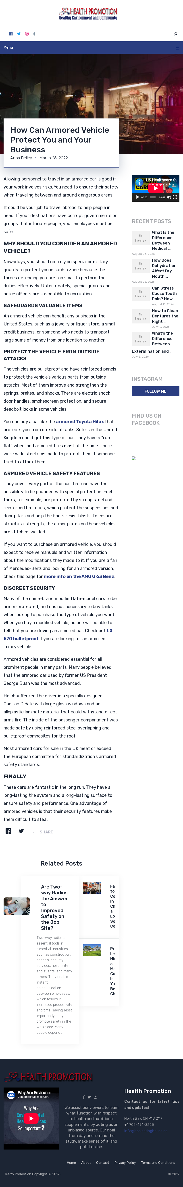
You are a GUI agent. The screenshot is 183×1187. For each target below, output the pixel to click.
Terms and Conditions (158, 1163)
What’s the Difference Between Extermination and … (152, 342)
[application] (155, 188)
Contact (102, 1163)
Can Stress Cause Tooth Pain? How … (164, 293)
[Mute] (169, 197)
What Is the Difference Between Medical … (163, 240)
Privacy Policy (125, 1163)
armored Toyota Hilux (80, 421)
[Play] (137, 197)
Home (71, 1163)
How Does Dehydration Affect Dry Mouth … (164, 268)
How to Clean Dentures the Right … (165, 316)
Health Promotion (17, 1174)
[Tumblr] (34, 34)
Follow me (155, 391)
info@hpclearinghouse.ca (145, 1131)
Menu (8, 47)
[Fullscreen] (175, 197)
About (86, 1163)
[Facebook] (10, 34)
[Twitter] (19, 34)
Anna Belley (21, 157)
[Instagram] (27, 34)
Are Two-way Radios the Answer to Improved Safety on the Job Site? (54, 907)
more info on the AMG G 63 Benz (79, 576)
